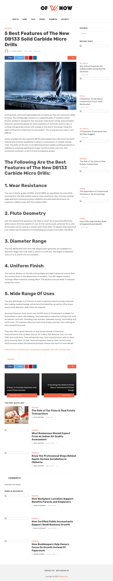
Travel (42, 19)
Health (15, 19)
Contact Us (49, 571)
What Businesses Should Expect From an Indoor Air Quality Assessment (51, 436)
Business (53, 19)
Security (65, 19)
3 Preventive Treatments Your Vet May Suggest (93, 132)
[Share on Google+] (26, 58)
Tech (33, 19)
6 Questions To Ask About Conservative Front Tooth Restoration (91, 101)
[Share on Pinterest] (31, 58)
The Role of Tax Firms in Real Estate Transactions (53, 412)
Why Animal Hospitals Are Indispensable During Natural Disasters (92, 69)
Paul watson (39, 417)
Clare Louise (16, 51)
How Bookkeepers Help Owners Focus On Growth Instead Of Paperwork (50, 547)
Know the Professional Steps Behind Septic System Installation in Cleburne (54, 459)
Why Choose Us (62, 571)
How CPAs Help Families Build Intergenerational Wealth (93, 222)
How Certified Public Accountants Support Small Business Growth (52, 523)
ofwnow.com (63, 576)
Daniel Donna (39, 554)
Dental (82, 96)
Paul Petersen (39, 505)
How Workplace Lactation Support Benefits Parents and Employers (52, 500)
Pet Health (84, 63)
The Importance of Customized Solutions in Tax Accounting (94, 192)
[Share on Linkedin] (35, 58)
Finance (82, 188)
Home (25, 19)
